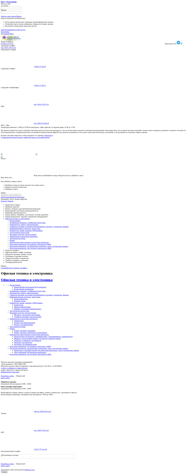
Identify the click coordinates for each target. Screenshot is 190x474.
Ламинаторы (19, 321)
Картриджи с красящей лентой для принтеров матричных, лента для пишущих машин (46, 350)
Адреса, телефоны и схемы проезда (14, 368)
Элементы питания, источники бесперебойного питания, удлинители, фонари (39, 227)
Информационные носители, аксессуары (25, 229)
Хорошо (4, 472)
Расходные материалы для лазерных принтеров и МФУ (30, 244)
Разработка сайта (7, 376)
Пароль (3, 10)
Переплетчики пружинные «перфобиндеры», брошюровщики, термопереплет (43, 337)
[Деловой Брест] (7, 34)
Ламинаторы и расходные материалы (24, 236)
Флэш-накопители (21, 299)
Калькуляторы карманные (24, 289)
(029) (41, 123)
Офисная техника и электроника (27, 280)
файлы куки (29, 470)
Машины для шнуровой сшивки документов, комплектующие (37, 338)
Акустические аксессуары (19, 232)
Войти (19, 16)
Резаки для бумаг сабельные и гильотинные (30, 333)
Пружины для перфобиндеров (25, 344)
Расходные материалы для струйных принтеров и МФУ (30, 248)
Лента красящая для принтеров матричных (30, 352)
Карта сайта (5, 378)
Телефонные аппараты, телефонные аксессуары (28, 223)
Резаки (12, 240)
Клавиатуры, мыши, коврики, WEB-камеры (26, 231)
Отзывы (13, 137)
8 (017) (40, 449)
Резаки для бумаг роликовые (24, 331)
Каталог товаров (7, 201)
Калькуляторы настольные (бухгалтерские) (30, 287)
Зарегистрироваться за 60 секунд (13, 30)
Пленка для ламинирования (24, 323)
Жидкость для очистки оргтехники (27, 315)
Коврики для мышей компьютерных (27, 309)
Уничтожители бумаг (18, 238)
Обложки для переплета (23, 342)
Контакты (48, 135)
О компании (5, 137)
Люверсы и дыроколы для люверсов (27, 340)
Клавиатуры (18, 305)
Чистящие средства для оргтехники (23, 234)
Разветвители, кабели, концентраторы (24, 225)
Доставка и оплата (35, 137)
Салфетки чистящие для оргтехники (27, 317)
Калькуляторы (15, 221)
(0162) (40, 67)
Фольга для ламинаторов (23, 325)
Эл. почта (4, 6)
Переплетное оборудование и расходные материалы (29, 242)
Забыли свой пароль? (9, 16)
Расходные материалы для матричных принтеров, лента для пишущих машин (39, 246)
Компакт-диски (20, 301)
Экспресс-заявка (22, 137)
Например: (5, 199)
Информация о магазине (10, 372)
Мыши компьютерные (22, 307)
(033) (41, 104)
